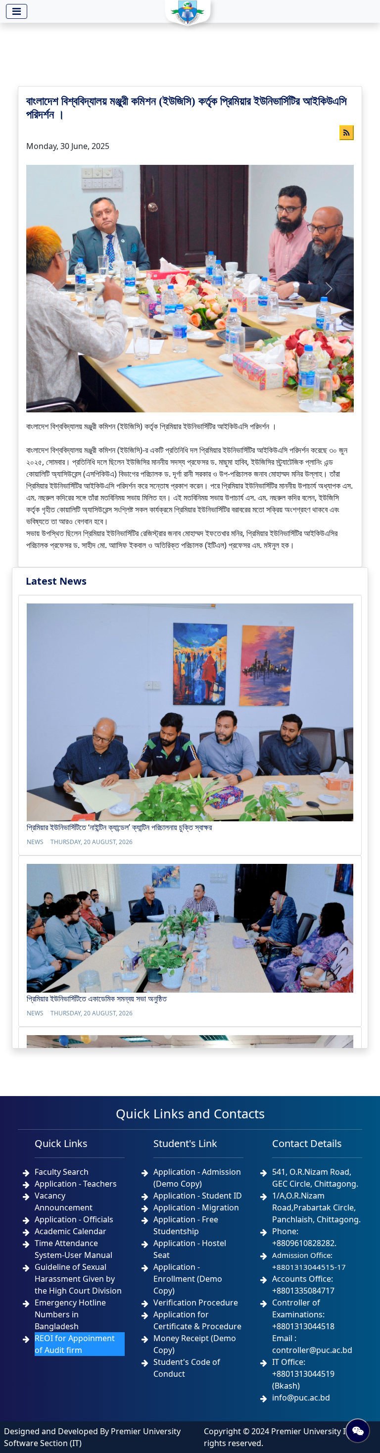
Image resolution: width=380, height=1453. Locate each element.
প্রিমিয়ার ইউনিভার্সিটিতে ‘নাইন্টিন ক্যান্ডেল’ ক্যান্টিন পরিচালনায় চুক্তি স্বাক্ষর (119, 827)
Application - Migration (196, 1207)
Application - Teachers (76, 1183)
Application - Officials (74, 1219)
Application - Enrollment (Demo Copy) (187, 1278)
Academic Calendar (70, 1231)
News (35, 842)
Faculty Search (62, 1171)
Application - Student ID (197, 1195)
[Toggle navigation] (16, 11)
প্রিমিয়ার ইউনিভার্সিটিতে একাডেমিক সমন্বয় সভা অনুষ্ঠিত (97, 998)
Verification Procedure (195, 1302)
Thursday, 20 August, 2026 (91, 842)
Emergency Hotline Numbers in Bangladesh (70, 1314)
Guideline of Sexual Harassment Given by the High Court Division (78, 1278)
